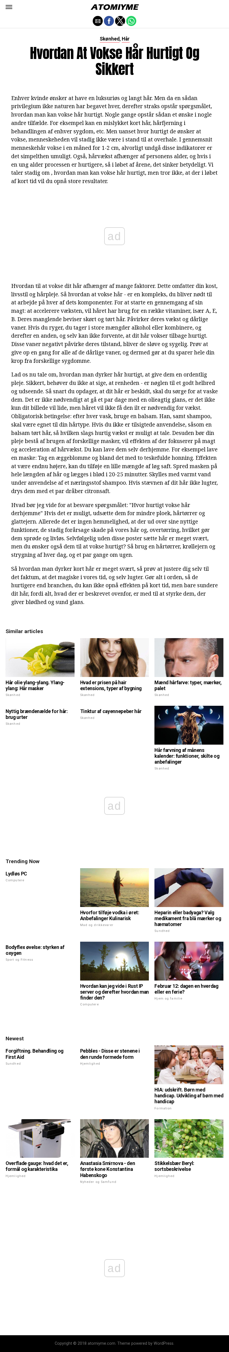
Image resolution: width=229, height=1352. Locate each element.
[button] (9, 7)
